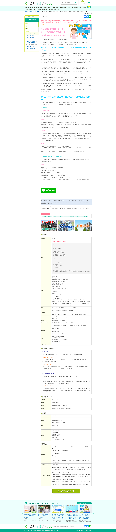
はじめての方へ (27, 530)
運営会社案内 (44, 530)
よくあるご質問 (33, 530)
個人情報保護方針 (50, 530)
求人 (40, 11)
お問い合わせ (56, 530)
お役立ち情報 (38, 530)
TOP (32, 11)
